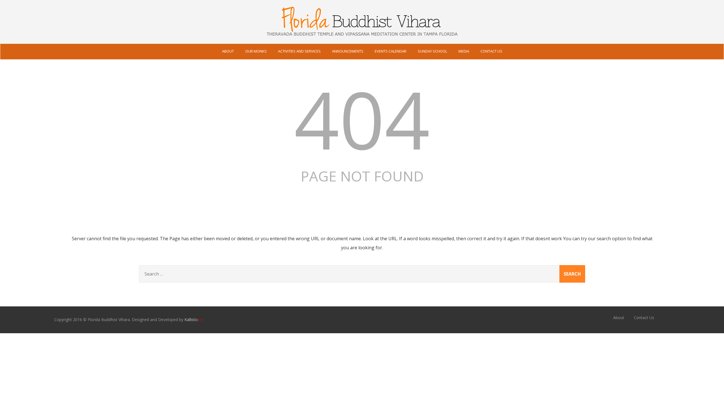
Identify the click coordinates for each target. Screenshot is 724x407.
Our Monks (256, 51)
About (228, 51)
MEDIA (463, 51)
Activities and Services (299, 51)
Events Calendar (390, 51)
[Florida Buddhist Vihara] (362, 41)
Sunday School (432, 51)
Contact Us (491, 51)
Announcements (347, 51)
